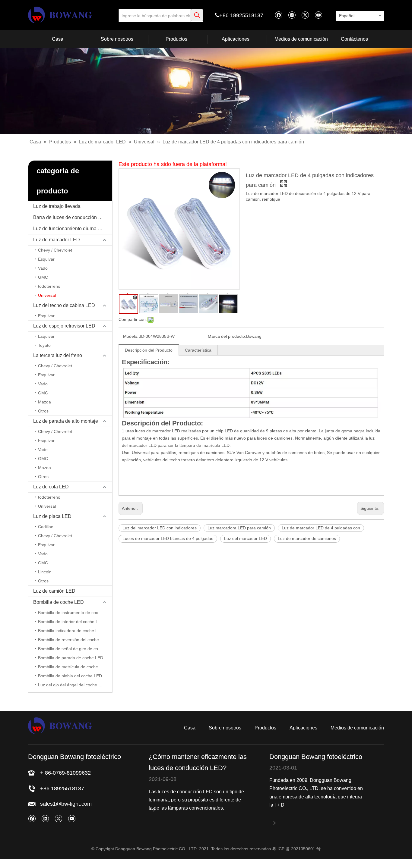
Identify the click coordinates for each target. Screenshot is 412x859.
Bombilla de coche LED (58, 602)
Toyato (44, 345)
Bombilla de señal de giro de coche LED (75, 648)
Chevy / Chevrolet (55, 250)
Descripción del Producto (149, 350)
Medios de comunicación (357, 727)
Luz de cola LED (51, 486)
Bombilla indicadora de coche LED (70, 630)
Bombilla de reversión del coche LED (73, 639)
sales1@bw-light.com (66, 804)
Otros (43, 411)
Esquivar (46, 259)
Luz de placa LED (52, 516)
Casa (189, 727)
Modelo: (130, 336)
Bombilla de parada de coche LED (70, 657)
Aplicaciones (303, 727)
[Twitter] (305, 15)
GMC (43, 277)
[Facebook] (278, 15)
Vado (43, 268)
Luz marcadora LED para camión (239, 527)
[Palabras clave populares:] (197, 15)
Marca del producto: (227, 336)
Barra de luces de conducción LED (70, 217)
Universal (47, 295)
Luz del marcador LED (245, 538)
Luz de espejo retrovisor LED (64, 325)
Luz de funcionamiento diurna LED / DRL (72, 228)
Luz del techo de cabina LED (64, 305)
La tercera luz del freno (57, 355)
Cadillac (45, 526)
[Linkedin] (292, 15)
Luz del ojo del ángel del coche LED (72, 684)
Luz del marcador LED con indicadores (159, 527)
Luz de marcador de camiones (307, 538)
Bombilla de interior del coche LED (71, 621)
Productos (265, 727)
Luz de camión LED (54, 591)
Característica (198, 350)
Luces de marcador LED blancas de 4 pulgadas (167, 538)
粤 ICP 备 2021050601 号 (296, 848)
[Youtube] (318, 15)
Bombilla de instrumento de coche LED (75, 612)
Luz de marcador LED (56, 239)
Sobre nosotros (225, 727)
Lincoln (45, 571)
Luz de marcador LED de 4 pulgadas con (321, 527)
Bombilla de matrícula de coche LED (72, 666)
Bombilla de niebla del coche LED (70, 675)
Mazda (44, 402)
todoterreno (49, 286)
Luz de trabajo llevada (57, 206)
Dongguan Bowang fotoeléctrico (315, 756)
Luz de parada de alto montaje (65, 421)
